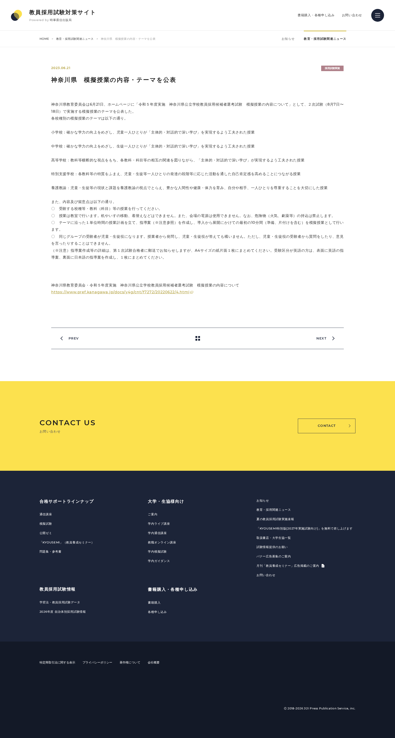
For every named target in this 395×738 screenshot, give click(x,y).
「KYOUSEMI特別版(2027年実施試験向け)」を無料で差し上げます (304, 528)
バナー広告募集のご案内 (273, 556)
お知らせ (288, 38)
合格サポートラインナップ (67, 501)
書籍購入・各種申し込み (316, 15)
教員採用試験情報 (58, 589)
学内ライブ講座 (159, 523)
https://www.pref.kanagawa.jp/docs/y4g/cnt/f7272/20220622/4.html (120, 292)
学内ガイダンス (159, 561)
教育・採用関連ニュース (273, 509)
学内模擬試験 (157, 551)
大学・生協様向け (166, 501)
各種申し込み (157, 612)
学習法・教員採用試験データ (60, 602)
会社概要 (154, 662)
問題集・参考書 (50, 551)
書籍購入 (154, 602)
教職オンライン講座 (162, 542)
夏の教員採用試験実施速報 (275, 519)
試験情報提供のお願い (272, 547)
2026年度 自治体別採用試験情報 (63, 611)
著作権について (130, 662)
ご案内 (152, 514)
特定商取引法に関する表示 (57, 662)
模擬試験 (46, 523)
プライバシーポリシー (97, 662)
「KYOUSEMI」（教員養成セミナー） (67, 542)
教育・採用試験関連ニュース (75, 38)
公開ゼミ (46, 533)
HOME (44, 38)
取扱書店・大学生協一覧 (273, 538)
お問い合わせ (352, 15)
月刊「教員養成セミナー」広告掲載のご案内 (288, 565)
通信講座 (46, 514)
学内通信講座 (157, 533)
